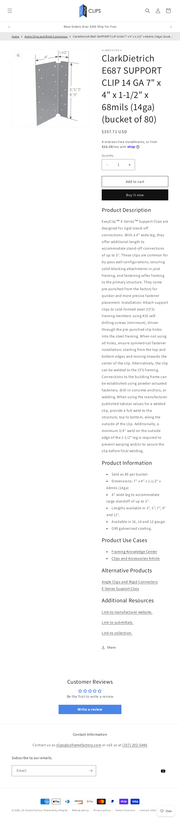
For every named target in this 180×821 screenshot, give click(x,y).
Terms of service (125, 810)
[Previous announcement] (9, 27)
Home (15, 36)
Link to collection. (117, 632)
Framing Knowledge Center (134, 551)
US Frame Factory (32, 810)
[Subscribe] (91, 770)
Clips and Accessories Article (136, 558)
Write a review (90, 709)
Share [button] (111, 647)
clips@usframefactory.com (78, 744)
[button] (10, 11)
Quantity (107, 155)
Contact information (152, 810)
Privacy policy (102, 810)
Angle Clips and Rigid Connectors (46, 36)
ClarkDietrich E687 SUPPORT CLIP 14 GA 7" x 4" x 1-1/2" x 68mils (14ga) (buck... (123, 36)
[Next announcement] (171, 27)
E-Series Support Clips (120, 588)
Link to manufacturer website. (127, 612)
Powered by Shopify (56, 810)
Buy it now (135, 195)
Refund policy (80, 810)
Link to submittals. (117, 622)
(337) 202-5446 (134, 744)
